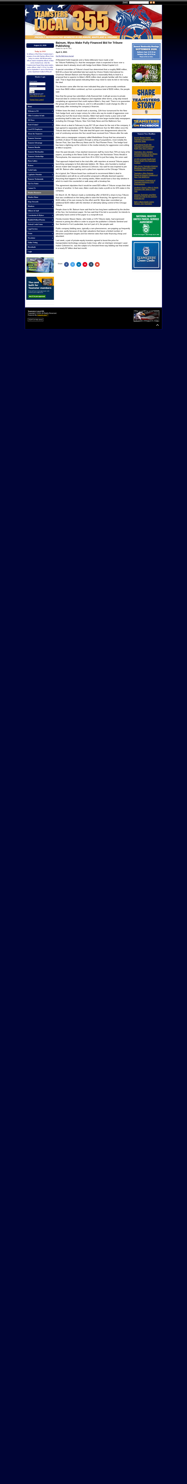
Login (30, 252)
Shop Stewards (33, 202)
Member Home (33, 197)
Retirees (30, 165)
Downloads (32, 247)
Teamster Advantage (35, 143)
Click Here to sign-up (37, 96)
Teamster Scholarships (36, 156)
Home (30, 107)
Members (31, 206)
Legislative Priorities (35, 175)
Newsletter (31, 238)
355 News (31, 120)
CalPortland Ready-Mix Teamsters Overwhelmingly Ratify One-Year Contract (144, 147)
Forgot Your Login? (37, 100)
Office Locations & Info (36, 116)
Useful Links (32, 170)
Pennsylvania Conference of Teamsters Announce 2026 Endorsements (144, 182)
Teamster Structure (34, 138)
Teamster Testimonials (35, 179)
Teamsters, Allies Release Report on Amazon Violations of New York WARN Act (146, 175)
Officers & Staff (33, 211)
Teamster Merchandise (36, 152)
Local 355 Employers (35, 129)
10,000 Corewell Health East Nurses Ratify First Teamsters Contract (145, 161)
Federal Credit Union (35, 224)
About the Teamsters (35, 134)
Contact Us (32, 188)
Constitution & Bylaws (36, 215)
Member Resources (34, 193)
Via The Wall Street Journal (65, 56)
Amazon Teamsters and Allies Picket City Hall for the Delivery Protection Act (145, 197)
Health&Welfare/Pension (36, 220)
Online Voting (33, 242)
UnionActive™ (42, 315)
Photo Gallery (32, 161)
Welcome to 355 (33, 111)
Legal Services (33, 229)
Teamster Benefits (34, 147)
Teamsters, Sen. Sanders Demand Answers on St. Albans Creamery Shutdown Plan (145, 154)
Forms (30, 233)
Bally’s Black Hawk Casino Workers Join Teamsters (144, 203)
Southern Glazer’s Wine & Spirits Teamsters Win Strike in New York (146, 189)
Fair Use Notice (33, 184)
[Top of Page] (157, 325)
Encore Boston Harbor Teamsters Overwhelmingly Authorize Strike (144, 139)
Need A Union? (33, 125)
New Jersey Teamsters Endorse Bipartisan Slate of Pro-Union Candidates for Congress (146, 168)
